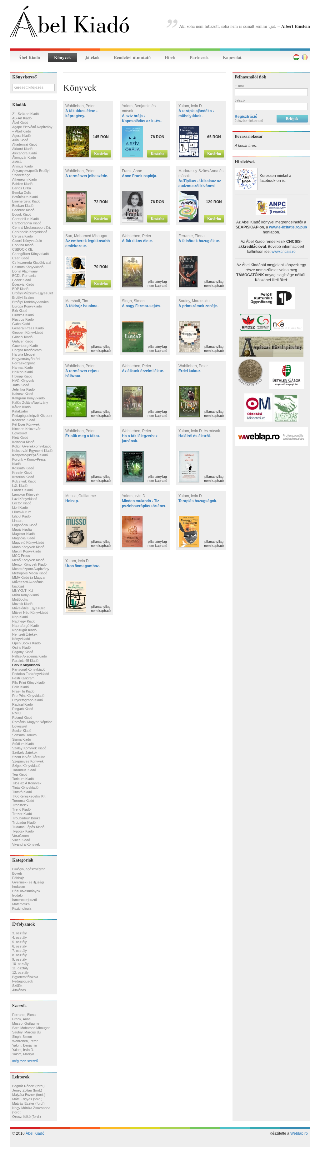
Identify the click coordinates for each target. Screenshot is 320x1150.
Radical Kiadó (22, 704)
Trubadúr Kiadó (24, 822)
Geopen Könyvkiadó (27, 332)
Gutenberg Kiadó (25, 346)
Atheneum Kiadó (24, 179)
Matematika (21, 904)
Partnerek (199, 57)
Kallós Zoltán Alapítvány (30, 402)
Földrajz (18, 878)
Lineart (17, 520)
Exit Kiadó (19, 310)
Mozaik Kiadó (22, 604)
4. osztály (19, 937)
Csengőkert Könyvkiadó (30, 254)
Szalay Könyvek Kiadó (29, 748)
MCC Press (21, 556)
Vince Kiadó (21, 840)
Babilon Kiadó (22, 184)
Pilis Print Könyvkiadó (28, 682)
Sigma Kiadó (21, 739)
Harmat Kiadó (22, 367)
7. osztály (19, 950)
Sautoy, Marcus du (26, 1032)
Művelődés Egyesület (28, 608)
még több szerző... (26, 1061)
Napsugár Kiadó (24, 630)
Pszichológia (21, 908)
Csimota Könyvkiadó (27, 267)
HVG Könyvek (23, 380)
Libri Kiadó (20, 507)
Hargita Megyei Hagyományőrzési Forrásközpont (26, 358)
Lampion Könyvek (25, 494)
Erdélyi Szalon (23, 297)
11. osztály (20, 968)
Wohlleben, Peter (25, 1041)
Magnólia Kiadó (23, 538)
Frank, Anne (21, 1019)
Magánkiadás (22, 529)
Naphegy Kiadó (23, 621)
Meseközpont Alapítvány (30, 569)
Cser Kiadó (20, 258)
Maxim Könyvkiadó (26, 551)
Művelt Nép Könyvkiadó (30, 612)
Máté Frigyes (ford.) (27, 1099)
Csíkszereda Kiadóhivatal (31, 262)
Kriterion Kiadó (23, 477)
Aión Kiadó (20, 140)
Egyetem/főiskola (25, 977)
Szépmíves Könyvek (28, 761)
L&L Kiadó (20, 486)
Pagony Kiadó (22, 652)
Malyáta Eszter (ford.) (28, 1095)
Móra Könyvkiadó (25, 595)
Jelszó (240, 100)
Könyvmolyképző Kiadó (30, 455)
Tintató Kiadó (22, 792)
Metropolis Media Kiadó (29, 573)
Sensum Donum (24, 735)
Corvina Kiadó (22, 245)
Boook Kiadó (21, 214)
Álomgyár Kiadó (24, 157)
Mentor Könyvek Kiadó (29, 564)
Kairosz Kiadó (22, 394)
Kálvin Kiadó (21, 407)
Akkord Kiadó (22, 149)
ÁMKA (17, 162)
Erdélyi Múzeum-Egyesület (32, 293)
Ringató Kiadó (22, 709)
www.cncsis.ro (284, 251)
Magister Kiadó (23, 534)
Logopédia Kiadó (24, 525)
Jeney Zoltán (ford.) (27, 1090)
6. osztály (19, 946)
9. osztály (19, 959)
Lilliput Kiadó (21, 516)
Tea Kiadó (19, 774)
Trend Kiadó (21, 809)
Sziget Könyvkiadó (26, 766)
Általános (19, 990)
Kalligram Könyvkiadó (28, 398)
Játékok (92, 57)
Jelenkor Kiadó (23, 389)
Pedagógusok (22, 981)
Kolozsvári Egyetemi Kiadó (32, 450)
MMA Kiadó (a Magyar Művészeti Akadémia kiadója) (29, 582)
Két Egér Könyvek (26, 424)
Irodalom (18, 895)
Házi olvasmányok (26, 891)
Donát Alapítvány (25, 271)
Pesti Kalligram (23, 678)
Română (305, 57)
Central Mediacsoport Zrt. (31, 227)
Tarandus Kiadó (24, 770)
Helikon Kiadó (22, 372)
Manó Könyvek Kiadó (28, 547)
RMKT (17, 713)
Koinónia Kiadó (23, 442)
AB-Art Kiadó (22, 118)
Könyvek (62, 57)
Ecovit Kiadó (21, 280)
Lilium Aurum (21, 512)
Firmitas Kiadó (23, 315)
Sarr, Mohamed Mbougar (31, 1028)
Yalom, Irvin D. (23, 1050)
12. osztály (20, 972)
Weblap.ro (299, 1133)
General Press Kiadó (28, 328)
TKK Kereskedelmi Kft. (29, 796)
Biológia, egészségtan (28, 869)
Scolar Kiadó (21, 730)
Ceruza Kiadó (22, 236)
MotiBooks (20, 599)
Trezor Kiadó (22, 814)
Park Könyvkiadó (26, 665)
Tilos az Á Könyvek (27, 783)
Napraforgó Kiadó (25, 626)
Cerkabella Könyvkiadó (29, 232)
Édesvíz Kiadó (23, 284)
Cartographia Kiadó (26, 223)
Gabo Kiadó (21, 324)
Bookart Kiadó (22, 206)
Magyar (296, 57)
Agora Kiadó (21, 136)
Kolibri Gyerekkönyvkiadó (31, 446)
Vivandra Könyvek (26, 844)
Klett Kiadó (20, 437)
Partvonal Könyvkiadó (28, 669)
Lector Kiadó (21, 503)
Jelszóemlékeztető (249, 120)
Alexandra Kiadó (24, 153)
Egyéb (17, 873)
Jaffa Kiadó (20, 385)
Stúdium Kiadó (23, 744)
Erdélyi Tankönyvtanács (30, 302)
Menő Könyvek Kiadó (28, 560)
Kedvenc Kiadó (23, 420)
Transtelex (20, 805)
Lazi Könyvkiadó (24, 499)
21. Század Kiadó (25, 114)
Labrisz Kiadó (22, 490)
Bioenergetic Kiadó (26, 201)
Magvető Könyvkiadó (28, 542)
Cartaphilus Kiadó (25, 219)
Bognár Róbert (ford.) (28, 1086)
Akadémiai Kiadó (24, 144)
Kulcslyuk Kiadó (24, 481)
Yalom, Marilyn (23, 1054)
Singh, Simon (22, 1036)
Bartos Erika (21, 188)
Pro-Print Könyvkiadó (28, 696)
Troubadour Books (26, 818)
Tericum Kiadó (23, 779)
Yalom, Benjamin (24, 1045)
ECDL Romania (24, 276)
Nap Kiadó (20, 617)
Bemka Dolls (21, 192)
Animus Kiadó (22, 166)
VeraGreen (20, 836)
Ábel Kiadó (29, 57)
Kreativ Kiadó (22, 472)
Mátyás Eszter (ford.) (28, 1103)
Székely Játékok (25, 752)
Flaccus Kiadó (23, 319)
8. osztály (19, 955)
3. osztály (19, 933)
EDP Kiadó (20, 289)
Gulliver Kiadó (22, 341)
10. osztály (20, 964)
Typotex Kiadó (23, 831)
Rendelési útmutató (132, 57)
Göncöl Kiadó (22, 337)
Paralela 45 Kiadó (25, 660)
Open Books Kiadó (26, 643)
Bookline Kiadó (23, 210)
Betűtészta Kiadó (25, 197)
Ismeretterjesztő (24, 900)
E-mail (239, 86)
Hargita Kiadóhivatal (27, 350)
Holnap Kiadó (22, 376)
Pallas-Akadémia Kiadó (29, 656)
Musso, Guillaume (25, 1023)
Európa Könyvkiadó (27, 306)
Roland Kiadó (22, 717)
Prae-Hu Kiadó (23, 691)
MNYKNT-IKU (22, 590)
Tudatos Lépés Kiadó (28, 827)
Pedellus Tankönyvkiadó (30, 674)
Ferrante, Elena (24, 1015)
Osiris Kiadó (21, 647)
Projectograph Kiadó (27, 700)
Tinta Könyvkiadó (25, 787)
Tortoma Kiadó (23, 800)
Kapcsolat (232, 57)
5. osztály (19, 942)
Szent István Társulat (28, 757)
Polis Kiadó (20, 687)
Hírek (170, 57)
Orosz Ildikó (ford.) (26, 1116)
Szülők (17, 986)
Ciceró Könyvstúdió (27, 240)
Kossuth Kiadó (23, 468)
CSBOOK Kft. (22, 249)
